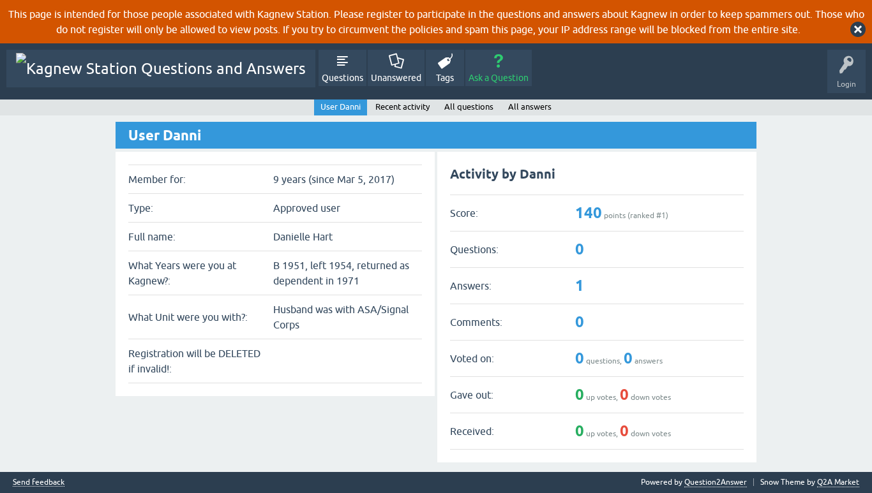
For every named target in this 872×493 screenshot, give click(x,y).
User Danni (340, 107)
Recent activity (402, 107)
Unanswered (396, 78)
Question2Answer (715, 482)
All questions (468, 107)
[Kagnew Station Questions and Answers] (160, 68)
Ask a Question (499, 78)
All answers (530, 107)
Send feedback (38, 482)
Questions (342, 78)
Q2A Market (838, 482)
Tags (445, 78)
